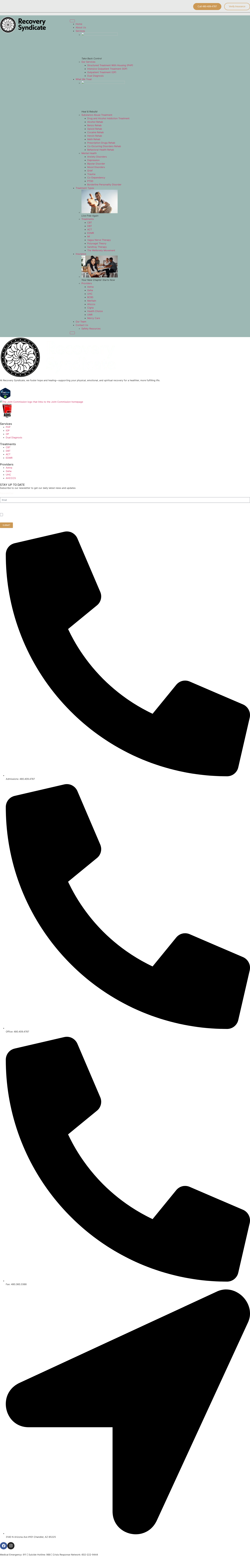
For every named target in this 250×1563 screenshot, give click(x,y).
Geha (90, 290)
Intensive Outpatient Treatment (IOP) (107, 68)
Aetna (90, 286)
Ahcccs (91, 304)
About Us (81, 27)
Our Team (81, 321)
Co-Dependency (96, 177)
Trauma (91, 174)
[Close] (72, 333)
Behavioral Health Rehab (100, 149)
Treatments (87, 219)
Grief (90, 170)
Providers (86, 283)
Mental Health (89, 153)
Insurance (81, 253)
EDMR (90, 232)
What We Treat (84, 79)
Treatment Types (85, 188)
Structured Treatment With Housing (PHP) (110, 65)
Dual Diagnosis (95, 75)
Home (79, 23)
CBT (89, 222)
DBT (89, 226)
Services (80, 30)
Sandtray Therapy (97, 246)
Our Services (88, 61)
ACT (89, 229)
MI (88, 236)
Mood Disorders (96, 167)
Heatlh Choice (95, 311)
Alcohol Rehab (95, 121)
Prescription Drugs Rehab (101, 142)
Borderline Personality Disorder (104, 184)
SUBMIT (6, 525)
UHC (89, 293)
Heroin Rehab (94, 135)
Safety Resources (91, 328)
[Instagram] (10, 1545)
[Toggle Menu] (72, 21)
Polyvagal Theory (96, 243)
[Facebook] (3, 1545)
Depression (93, 160)
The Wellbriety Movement (101, 250)
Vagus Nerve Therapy (99, 239)
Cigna (90, 307)
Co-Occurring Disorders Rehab (104, 146)
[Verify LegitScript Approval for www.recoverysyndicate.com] (5, 398)
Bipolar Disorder (96, 163)
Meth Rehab (93, 139)
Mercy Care (93, 318)
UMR (89, 314)
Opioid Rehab (94, 128)
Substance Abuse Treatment (96, 114)
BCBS (90, 297)
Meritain (91, 300)
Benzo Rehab (94, 125)
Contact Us (82, 325)
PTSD (90, 181)
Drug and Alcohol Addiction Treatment (108, 118)
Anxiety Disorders (97, 156)
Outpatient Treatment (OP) (101, 72)
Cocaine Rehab (95, 132)
